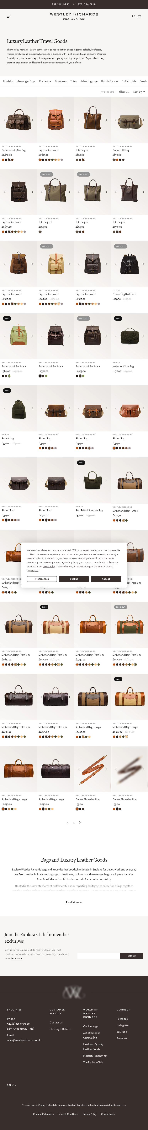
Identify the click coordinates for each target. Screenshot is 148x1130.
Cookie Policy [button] (49, 566)
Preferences (42, 579)
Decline (74, 579)
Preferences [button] (33, 570)
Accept (106, 579)
